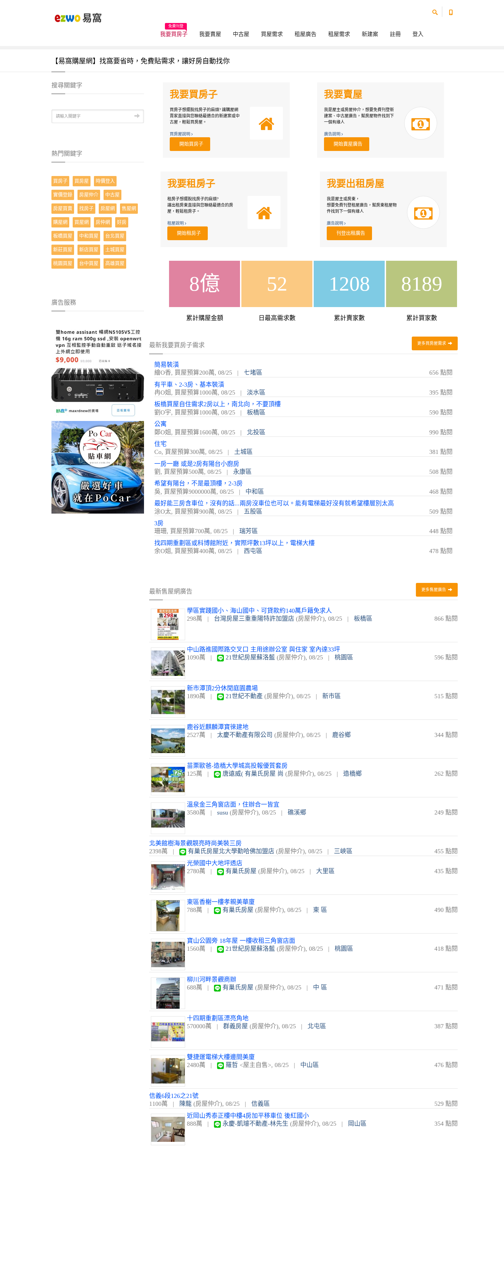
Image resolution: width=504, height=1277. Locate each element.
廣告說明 (332, 134)
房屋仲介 (88, 194)
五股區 (253, 511)
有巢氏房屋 (241, 871)
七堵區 (253, 372)
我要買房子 (174, 32)
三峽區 (343, 851)
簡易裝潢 (166, 364)
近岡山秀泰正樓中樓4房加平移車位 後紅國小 (248, 1115)
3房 (159, 523)
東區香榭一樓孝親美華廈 (221, 902)
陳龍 (185, 1103)
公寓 (160, 424)
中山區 (309, 1065)
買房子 (60, 181)
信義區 (260, 1103)
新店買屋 (88, 249)
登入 (417, 34)
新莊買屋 (62, 249)
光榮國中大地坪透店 (214, 863)
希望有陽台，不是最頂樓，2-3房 (198, 483)
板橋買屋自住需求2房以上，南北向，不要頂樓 (217, 404)
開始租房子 (187, 233)
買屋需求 (272, 34)
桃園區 (344, 657)
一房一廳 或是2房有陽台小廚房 (196, 463)
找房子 (86, 208)
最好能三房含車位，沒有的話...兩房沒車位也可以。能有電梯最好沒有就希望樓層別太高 (274, 503)
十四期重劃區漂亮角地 (218, 1018)
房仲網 (103, 222)
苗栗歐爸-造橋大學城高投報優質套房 (237, 765)
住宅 (160, 444)
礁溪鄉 (297, 812)
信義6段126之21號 (174, 1095)
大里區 (325, 871)
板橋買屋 (62, 235)
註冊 (395, 34)
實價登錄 (62, 194)
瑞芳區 (248, 531)
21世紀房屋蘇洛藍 (250, 657)
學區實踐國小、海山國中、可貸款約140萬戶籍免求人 (259, 610)
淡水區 (256, 392)
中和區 (254, 491)
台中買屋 (88, 263)
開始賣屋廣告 (346, 144)
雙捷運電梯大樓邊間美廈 (221, 1057)
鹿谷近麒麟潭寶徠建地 (218, 727)
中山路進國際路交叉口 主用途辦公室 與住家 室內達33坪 (263, 649)
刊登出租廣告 (349, 233)
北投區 (256, 432)
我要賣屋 (210, 34)
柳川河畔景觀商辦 (211, 979)
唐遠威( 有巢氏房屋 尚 (253, 773)
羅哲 (232, 1065)
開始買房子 (190, 144)
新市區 (331, 696)
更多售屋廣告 (434, 589)
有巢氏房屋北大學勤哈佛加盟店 (231, 851)
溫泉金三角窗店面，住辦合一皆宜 (233, 804)
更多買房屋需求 (432, 343)
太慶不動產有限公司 (245, 734)
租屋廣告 (305, 34)
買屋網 (81, 222)
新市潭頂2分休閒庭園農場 (222, 688)
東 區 (320, 909)
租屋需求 (339, 34)
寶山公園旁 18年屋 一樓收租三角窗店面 (241, 940)
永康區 (242, 471)
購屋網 (60, 222)
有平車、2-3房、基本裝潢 (189, 384)
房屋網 (107, 208)
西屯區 (253, 551)
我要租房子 (191, 183)
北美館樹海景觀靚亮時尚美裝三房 (195, 843)
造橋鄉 (352, 773)
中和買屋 (88, 235)
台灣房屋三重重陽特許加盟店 (254, 618)
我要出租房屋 (355, 183)
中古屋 (241, 34)
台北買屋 (114, 235)
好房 (122, 222)
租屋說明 (176, 223)
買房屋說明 (180, 134)
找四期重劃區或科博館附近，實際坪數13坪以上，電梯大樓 (234, 543)
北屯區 (317, 1026)
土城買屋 (114, 249)
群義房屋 (235, 1026)
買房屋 (81, 181)
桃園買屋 (62, 263)
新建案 (370, 34)
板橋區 (256, 412)
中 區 (320, 987)
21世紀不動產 (244, 696)
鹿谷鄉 (341, 734)
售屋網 (129, 208)
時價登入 (105, 181)
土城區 (243, 451)
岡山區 (357, 1123)
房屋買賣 (62, 208)
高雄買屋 (114, 263)
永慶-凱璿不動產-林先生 (255, 1123)
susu (222, 812)
